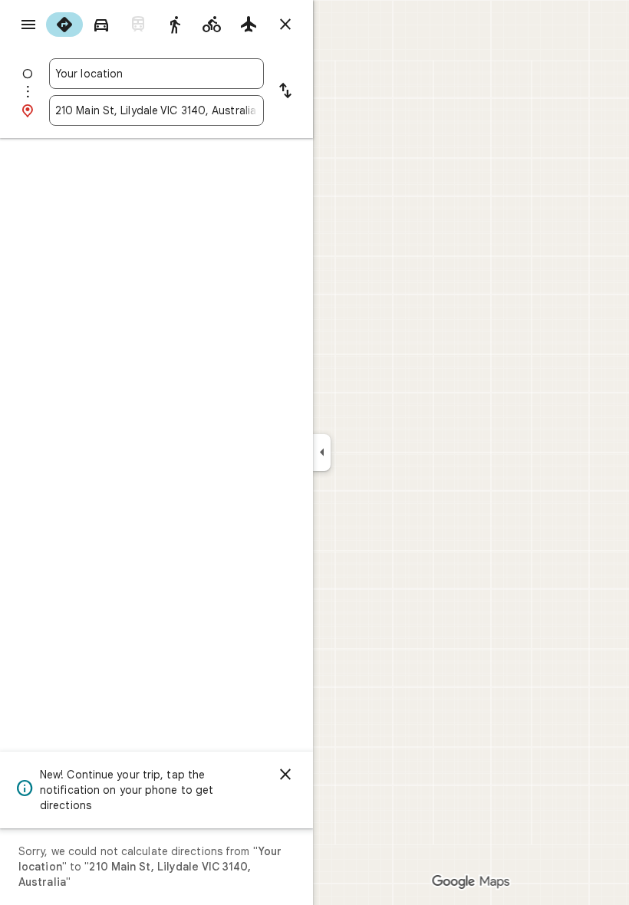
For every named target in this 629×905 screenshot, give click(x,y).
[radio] (64, 24)
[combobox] (156, 73)
